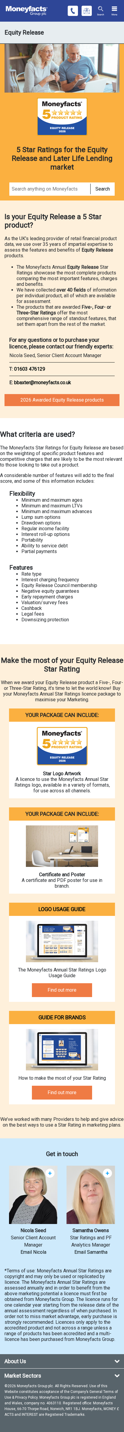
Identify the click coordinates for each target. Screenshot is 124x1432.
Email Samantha (90, 1252)
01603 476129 (29, 369)
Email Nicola (33, 1252)
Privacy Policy (26, 1397)
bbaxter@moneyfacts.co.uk (42, 382)
